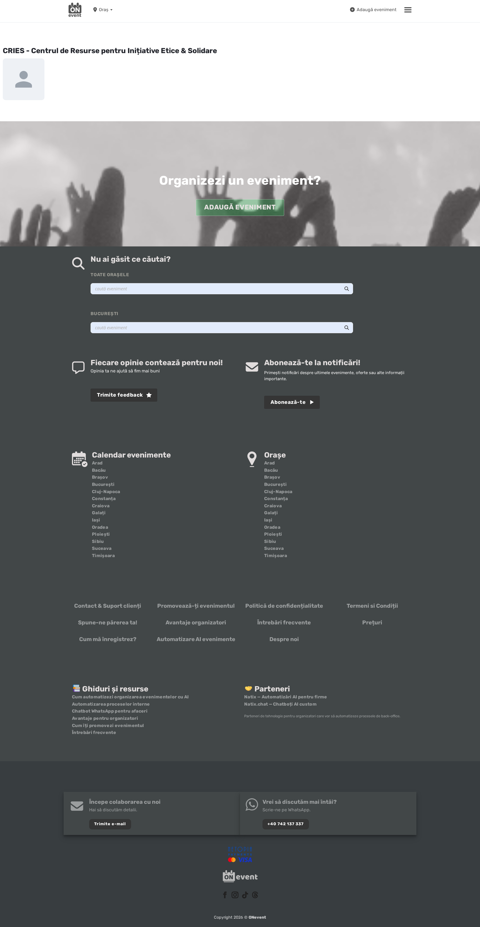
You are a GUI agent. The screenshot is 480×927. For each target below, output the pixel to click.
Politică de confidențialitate (284, 605)
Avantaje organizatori (196, 622)
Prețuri (372, 622)
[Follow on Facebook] (225, 895)
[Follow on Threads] (255, 895)
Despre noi (284, 639)
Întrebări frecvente (284, 622)
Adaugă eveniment (376, 9)
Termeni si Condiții (372, 605)
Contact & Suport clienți (107, 605)
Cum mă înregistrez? (107, 639)
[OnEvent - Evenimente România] (75, 10)
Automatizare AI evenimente (196, 639)
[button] (408, 10)
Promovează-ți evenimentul (196, 605)
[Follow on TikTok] (245, 895)
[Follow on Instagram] (235, 895)
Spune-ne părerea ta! (107, 622)
